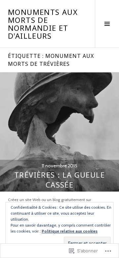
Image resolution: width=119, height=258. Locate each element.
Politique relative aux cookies (70, 231)
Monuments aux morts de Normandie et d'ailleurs (43, 24)
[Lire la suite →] (59, 132)
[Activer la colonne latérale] (107, 24)
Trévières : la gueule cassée (59, 180)
